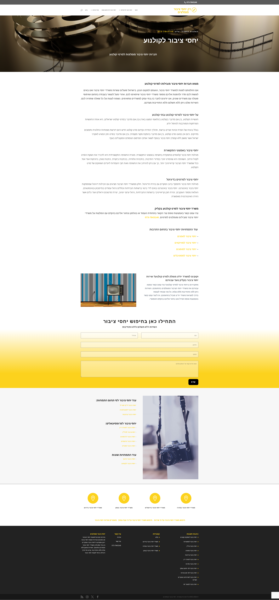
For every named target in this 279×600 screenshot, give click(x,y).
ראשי (136, 10)
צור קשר (118, 541)
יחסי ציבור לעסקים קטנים (188, 537)
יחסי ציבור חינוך (129, 459)
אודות (119, 537)
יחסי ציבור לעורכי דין (127, 427)
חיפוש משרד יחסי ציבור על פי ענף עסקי (135, 520)
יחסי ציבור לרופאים (127, 437)
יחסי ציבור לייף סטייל (128, 405)
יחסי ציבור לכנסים (128, 463)
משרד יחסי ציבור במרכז (150, 546)
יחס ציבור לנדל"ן (128, 432)
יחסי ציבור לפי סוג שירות (189, 573)
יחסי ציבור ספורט (128, 446)
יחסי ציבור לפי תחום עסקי (109, 10)
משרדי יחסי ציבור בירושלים (155, 508)
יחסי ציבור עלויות (191, 564)
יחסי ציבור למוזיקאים (185, 242)
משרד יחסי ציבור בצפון (150, 550)
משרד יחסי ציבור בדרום (150, 542)
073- (113, 545)
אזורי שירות (96, 10)
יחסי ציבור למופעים (186, 249)
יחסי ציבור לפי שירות (126, 10)
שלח (193, 382)
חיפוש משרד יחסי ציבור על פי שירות (169, 520)
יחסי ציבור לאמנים (186, 236)
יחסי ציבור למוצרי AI (190, 584)
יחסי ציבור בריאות (191, 555)
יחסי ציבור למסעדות (190, 542)
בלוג (86, 10)
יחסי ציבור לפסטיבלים (184, 255)
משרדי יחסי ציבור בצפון (124, 508)
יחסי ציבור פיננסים (128, 441)
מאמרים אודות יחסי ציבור (105, 520)
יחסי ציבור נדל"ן (192, 546)
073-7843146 (192, 2)
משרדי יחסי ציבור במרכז (186, 508)
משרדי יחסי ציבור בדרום (93, 508)
